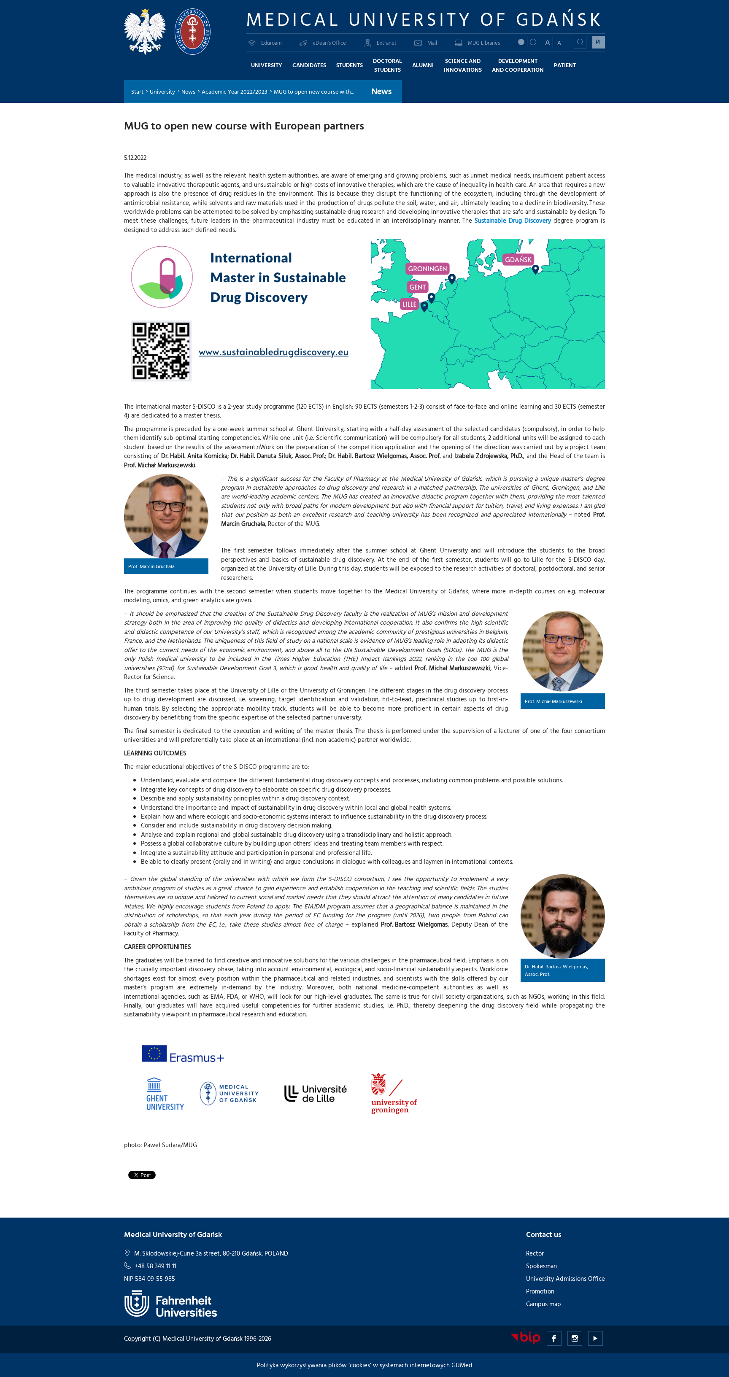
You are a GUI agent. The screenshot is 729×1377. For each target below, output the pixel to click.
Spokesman (541, 1266)
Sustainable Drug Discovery (513, 220)
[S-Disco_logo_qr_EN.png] (241, 314)
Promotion (540, 1291)
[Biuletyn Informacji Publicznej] (525, 1337)
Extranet (387, 42)
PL (599, 42)
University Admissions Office (565, 1278)
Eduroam (271, 42)
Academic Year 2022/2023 (234, 91)
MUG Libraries (484, 42)
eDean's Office (329, 42)
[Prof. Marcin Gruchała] (166, 516)
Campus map (543, 1304)
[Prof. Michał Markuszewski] (563, 651)
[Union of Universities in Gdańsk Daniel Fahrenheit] (170, 1302)
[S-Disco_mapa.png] (488, 314)
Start (137, 91)
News (188, 91)
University (162, 91)
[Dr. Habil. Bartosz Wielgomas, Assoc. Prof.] (563, 916)
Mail (432, 42)
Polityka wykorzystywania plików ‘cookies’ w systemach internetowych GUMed (364, 1365)
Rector (535, 1253)
